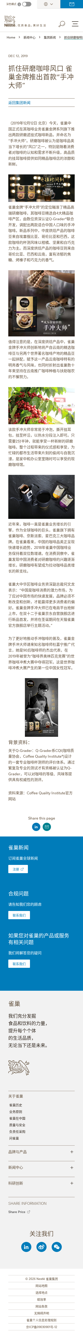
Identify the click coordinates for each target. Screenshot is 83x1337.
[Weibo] (41, 1247)
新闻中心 (41, 1167)
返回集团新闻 (19, 102)
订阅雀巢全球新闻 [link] (23, 858)
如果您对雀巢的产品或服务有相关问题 (38, 938)
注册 (16, 869)
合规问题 (18, 893)
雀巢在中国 (17, 1118)
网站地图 (41, 1285)
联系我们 (71, 4)
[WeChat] (57, 1247)
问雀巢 (14, 1138)
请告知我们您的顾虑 (25, 904)
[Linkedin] (26, 1247)
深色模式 (11, 4)
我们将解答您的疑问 (25, 952)
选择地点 (41, 1292)
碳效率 (41, 1299)
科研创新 (41, 1182)
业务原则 (15, 1111)
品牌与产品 (41, 1151)
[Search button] (65, 23)
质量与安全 (17, 1125)
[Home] (26, 21)
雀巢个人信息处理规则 (41, 1320)
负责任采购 (17, 1131)
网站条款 (41, 1306)
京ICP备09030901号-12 (41, 1327)
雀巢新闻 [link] (18, 847)
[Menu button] (75, 24)
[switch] (26, 4)
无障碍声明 (41, 1313)
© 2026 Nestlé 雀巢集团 (41, 1278)
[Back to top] (74, 1329)
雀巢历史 (15, 1105)
